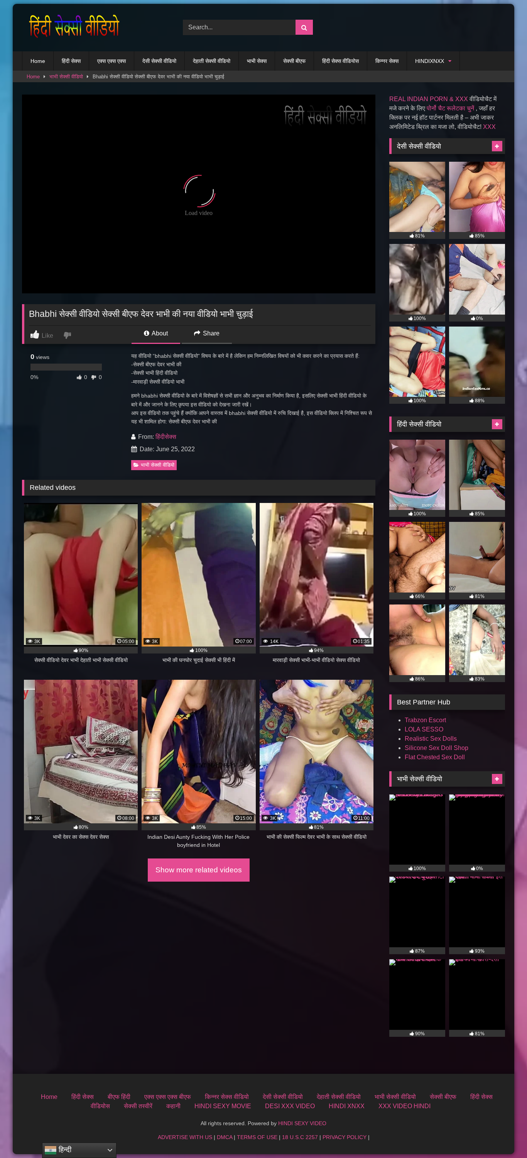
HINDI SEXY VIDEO (302, 1123)
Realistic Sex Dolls (431, 738)
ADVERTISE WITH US (185, 1137)
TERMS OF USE (257, 1137)
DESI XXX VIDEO (290, 1106)
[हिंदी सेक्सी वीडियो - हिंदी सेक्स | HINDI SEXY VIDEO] (72, 27)
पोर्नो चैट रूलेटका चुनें (450, 108)
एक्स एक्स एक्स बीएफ (167, 1097)
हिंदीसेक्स (165, 436)
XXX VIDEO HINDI (404, 1106)
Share (210, 333)
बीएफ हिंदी (119, 1097)
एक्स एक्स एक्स (111, 61)
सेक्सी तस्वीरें (138, 1106)
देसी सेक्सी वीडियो (159, 61)
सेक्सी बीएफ (294, 61)
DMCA (224, 1137)
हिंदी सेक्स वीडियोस (340, 61)
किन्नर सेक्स (387, 61)
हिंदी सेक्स (71, 61)
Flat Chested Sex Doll (435, 757)
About (159, 333)
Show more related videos (198, 870)
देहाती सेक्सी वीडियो (211, 61)
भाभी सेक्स (257, 61)
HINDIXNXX (429, 61)
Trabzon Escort (425, 720)
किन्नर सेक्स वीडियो (227, 1097)
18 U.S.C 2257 (300, 1137)
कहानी (173, 1106)
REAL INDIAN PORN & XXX (428, 99)
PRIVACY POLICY (345, 1137)
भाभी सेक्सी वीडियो (66, 77)
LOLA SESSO (424, 729)
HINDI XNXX (347, 1106)
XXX (489, 127)
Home (37, 61)
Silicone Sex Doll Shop (436, 748)
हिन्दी (64, 1150)
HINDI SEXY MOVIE (222, 1106)
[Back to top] (503, 1135)
